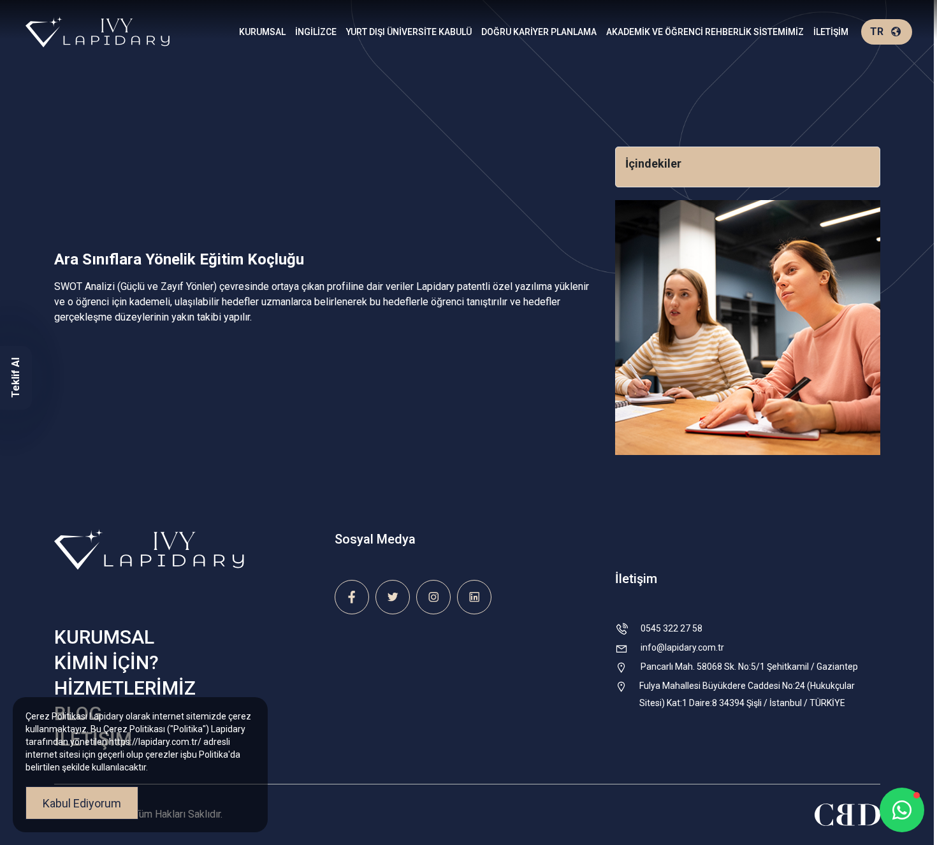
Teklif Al (16, 378)
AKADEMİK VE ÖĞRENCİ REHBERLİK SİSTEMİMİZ (705, 32)
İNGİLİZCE (316, 32)
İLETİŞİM (830, 32)
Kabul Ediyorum (82, 803)
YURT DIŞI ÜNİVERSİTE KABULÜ (409, 32)
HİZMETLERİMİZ (125, 688)
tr (876, 31)
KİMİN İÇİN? (106, 662)
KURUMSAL (262, 32)
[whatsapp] (902, 810)
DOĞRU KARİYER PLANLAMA (539, 32)
